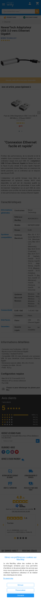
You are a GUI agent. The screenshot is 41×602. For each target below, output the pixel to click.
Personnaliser (21, 590)
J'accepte (20, 595)
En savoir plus (8, 578)
